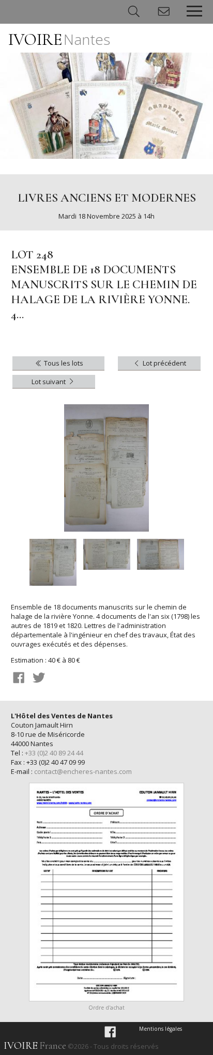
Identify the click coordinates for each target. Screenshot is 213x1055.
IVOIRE (59, 39)
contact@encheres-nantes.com (83, 771)
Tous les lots (62, 363)
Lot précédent (163, 363)
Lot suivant (49, 381)
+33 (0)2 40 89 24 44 (54, 752)
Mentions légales (160, 1028)
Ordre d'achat (106, 1007)
